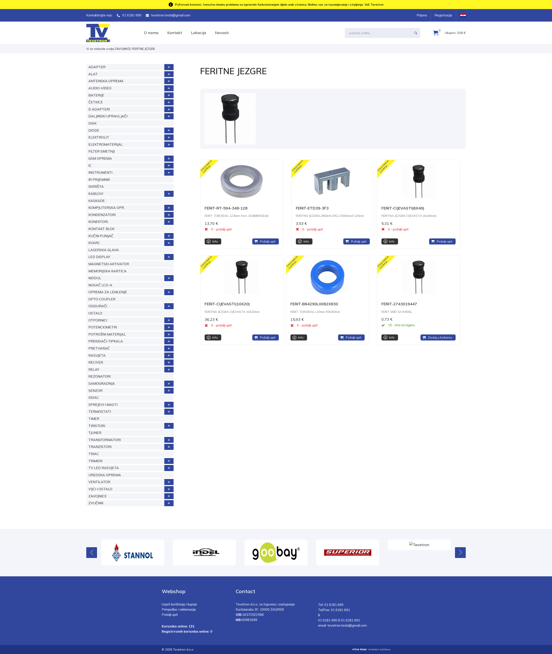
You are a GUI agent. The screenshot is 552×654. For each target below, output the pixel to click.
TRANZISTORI (99, 446)
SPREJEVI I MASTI (103, 404)
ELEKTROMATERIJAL (105, 144)
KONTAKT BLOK (101, 229)
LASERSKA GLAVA (103, 250)
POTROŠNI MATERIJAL (107, 334)
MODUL (94, 278)
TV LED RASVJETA (103, 468)
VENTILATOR (99, 482)
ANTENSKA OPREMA (106, 81)
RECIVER (95, 362)
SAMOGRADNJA (101, 383)
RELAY (93, 369)
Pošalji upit (267, 241)
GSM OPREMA (100, 158)
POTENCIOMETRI (102, 327)
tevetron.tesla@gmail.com (170, 15)
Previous (91, 552)
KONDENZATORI (102, 215)
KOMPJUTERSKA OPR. (106, 207)
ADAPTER (96, 67)
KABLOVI (95, 193)
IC (90, 165)
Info (215, 241)
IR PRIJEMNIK (99, 179)
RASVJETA (97, 355)
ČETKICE (95, 102)
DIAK (92, 123)
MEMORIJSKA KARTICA (107, 271)
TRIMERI (95, 461)
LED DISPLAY (99, 257)
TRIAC (93, 454)
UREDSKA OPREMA (104, 475)
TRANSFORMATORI (104, 440)
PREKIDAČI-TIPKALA (105, 341)
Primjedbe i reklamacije (179, 609)
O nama (151, 32)
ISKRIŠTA (96, 186)
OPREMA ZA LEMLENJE (107, 292)
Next (460, 552)
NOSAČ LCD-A (100, 285)
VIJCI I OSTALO (100, 489)
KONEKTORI (98, 221)
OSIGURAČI (97, 306)
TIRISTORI (96, 426)
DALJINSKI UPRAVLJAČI (107, 116)
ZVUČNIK (96, 503)
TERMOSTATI (99, 411)
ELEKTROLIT (98, 137)
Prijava (422, 15)
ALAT (93, 74)
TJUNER (94, 432)
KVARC (94, 243)
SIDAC (93, 397)
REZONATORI (99, 376)
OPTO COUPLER (101, 299)
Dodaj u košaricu (440, 337)
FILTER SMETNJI (101, 151)
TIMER (93, 418)
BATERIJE (96, 95)
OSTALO (95, 313)
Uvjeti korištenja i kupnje (179, 604)
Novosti (222, 32)
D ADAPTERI (99, 109)
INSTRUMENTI (100, 172)
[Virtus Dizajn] (371, 649)
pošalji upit (224, 229)
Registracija (443, 15)
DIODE (93, 130)
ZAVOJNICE (122, 49)
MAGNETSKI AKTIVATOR (108, 264)
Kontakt (174, 32)
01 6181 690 (131, 15)
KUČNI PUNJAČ (100, 236)
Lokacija (198, 32)
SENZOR (95, 390)
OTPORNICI (97, 320)
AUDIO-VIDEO (99, 88)
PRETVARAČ (99, 348)
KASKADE (96, 201)
